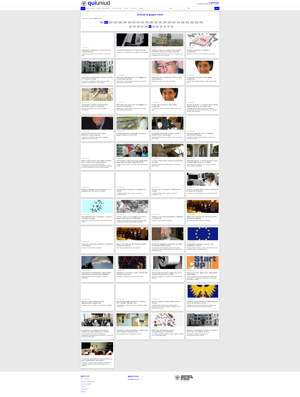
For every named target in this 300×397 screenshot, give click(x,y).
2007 (115, 22)
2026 (201, 22)
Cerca (170, 8)
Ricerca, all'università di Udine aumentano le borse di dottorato (202, 190)
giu (150, 26)
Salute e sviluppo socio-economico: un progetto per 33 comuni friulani (96, 190)
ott (165, 26)
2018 (164, 22)
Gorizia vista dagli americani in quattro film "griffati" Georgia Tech (131, 302)
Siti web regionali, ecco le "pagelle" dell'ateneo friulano (200, 134)
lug (154, 26)
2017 (160, 22)
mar (138, 26)
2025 (196, 22)
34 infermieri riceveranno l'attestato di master (131, 190)
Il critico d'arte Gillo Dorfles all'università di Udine (167, 161)
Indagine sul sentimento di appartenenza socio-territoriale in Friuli (202, 302)
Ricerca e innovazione (103, 8)
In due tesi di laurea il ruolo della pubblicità (199, 78)
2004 (101, 22)
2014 (147, 22)
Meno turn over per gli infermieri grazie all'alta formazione (201, 217)
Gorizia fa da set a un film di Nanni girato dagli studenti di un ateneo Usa (202, 105)
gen (130, 26)
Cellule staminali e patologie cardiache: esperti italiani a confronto (131, 134)
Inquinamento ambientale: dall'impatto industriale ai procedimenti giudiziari (96, 273)
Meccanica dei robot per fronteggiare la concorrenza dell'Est (131, 78)
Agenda (141, 8)
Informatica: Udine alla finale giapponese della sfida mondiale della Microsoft (132, 161)
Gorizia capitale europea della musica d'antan (166, 302)
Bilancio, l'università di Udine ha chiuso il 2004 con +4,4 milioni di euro (202, 331)
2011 (134, 22)
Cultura (126, 8)
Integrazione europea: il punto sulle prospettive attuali (200, 244)
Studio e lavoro (117, 8)
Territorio (133, 8)
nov (168, 26)
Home (83, 8)
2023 (187, 22)
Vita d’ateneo (91, 8)
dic (172, 26)
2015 (151, 22)
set (161, 26)
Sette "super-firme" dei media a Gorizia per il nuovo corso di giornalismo (96, 161)
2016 (156, 22)
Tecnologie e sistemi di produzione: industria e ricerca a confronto (94, 105)
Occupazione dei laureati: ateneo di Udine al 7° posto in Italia (97, 78)
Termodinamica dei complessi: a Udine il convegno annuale (96, 217)
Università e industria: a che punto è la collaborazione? (96, 51)
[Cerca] (189, 8)
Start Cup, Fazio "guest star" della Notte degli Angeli (202, 273)
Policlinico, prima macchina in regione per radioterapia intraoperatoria (132, 331)
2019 (169, 22)
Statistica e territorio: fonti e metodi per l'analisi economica (132, 273)
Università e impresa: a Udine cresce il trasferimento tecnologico (166, 134)
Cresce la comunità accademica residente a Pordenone (167, 217)
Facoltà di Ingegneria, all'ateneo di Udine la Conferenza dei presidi (167, 244)
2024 (191, 22)
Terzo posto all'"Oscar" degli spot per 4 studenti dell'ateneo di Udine (167, 273)
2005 (106, 22)
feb (134, 26)
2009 (124, 22)
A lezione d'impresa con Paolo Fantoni (131, 50)
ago (157, 26)
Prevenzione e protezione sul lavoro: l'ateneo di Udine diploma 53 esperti (95, 331)
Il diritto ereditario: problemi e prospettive (198, 51)
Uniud (217, 8)
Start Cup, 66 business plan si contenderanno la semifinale (163, 331)
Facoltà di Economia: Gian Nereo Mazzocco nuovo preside (93, 134)
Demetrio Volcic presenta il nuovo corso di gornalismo (167, 78)
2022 (182, 22)
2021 (178, 22)
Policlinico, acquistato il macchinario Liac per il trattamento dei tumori (96, 359)
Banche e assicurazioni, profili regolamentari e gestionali (92, 302)
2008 (120, 22)
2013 (142, 22)
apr (142, 26)
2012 (138, 22)
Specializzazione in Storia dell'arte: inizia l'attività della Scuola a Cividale (202, 161)
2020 (173, 22)
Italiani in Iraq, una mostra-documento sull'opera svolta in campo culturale (166, 51)
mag (146, 26)
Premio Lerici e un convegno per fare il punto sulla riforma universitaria (131, 217)
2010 (129, 22)
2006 (110, 22)
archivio (133, 376)
